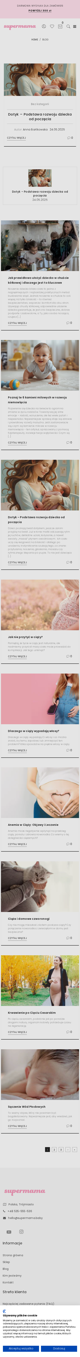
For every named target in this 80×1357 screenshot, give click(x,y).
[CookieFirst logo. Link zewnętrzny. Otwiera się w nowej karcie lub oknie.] (4, 1311)
